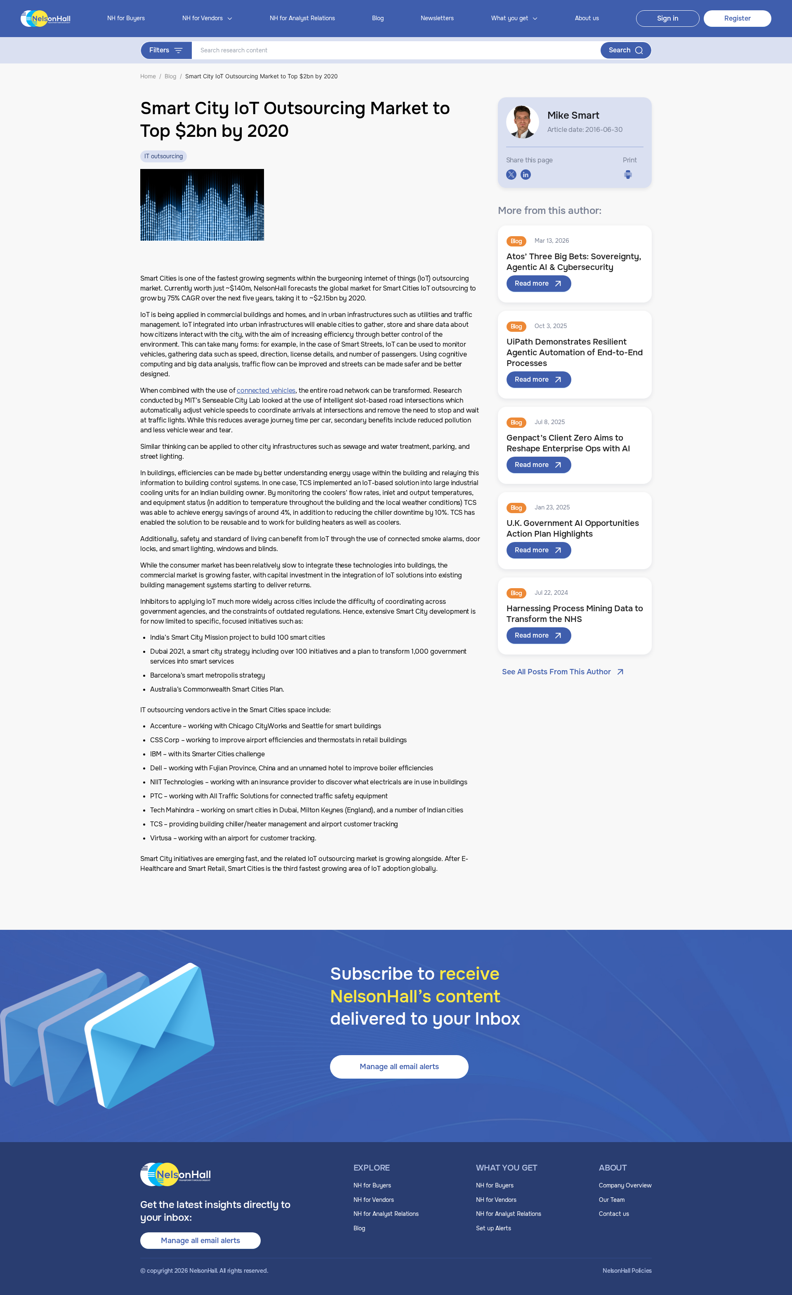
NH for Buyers (126, 18)
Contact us (614, 1214)
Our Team (612, 1200)
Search (620, 50)
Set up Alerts (493, 1228)
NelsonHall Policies (627, 1270)
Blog (378, 18)
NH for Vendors (374, 1200)
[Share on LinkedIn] (526, 174)
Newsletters (437, 18)
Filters (159, 50)
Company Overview (625, 1185)
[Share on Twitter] (511, 174)
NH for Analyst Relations (302, 18)
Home (148, 76)
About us (587, 18)
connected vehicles (266, 390)
